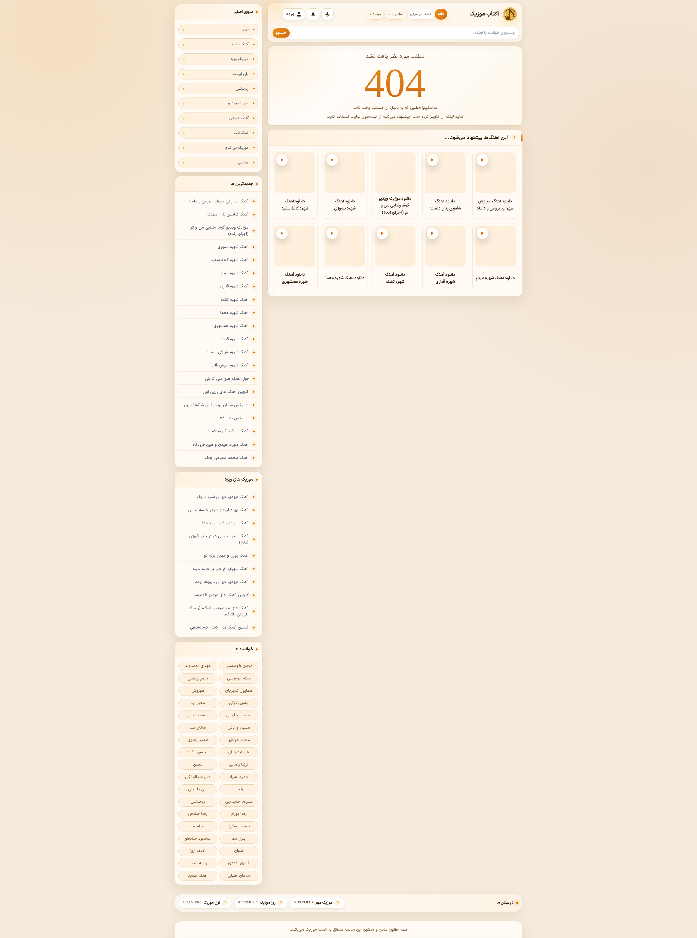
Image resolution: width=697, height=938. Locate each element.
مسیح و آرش (239, 728)
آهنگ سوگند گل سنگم (230, 431)
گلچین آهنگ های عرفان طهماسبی (220, 595)
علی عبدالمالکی (197, 777)
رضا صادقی (197, 814)
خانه (441, 14)
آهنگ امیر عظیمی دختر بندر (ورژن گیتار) (219, 539)
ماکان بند (198, 728)
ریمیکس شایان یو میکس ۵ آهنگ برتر (216, 405)
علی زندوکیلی (239, 752)
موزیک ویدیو (238, 103)
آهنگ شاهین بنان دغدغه (227, 214)
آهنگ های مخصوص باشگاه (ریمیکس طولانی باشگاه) (217, 611)
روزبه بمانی (197, 863)
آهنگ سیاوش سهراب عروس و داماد (218, 201)
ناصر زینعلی (198, 678)
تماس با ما (395, 14)
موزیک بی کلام (237, 148)
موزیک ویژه (240, 59)
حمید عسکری (238, 826)
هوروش (197, 691)
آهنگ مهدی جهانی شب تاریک (223, 497)
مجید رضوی (197, 740)
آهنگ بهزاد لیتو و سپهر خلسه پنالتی (218, 510)
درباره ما (375, 14)
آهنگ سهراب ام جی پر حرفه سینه (220, 569)
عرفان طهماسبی (238, 666)
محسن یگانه (198, 752)
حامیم (197, 826)
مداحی (243, 162)
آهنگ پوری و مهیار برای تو (226, 556)
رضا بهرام (239, 814)
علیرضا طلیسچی (239, 802)
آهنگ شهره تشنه (235, 300)
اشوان (239, 851)
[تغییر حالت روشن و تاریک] (327, 14)
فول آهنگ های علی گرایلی (227, 379)
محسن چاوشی (238, 715)
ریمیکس (242, 89)
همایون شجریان (238, 691)
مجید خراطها (239, 740)
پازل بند (239, 839)
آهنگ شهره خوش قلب (230, 365)
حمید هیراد (239, 777)
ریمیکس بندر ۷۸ (234, 418)
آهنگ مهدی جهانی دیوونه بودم (222, 582)
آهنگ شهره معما (234, 313)
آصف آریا (198, 851)
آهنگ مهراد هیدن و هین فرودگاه (221, 445)
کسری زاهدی (238, 863)
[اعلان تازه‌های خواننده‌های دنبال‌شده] (313, 14)
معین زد (198, 703)
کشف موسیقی (420, 14)
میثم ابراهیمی (239, 678)
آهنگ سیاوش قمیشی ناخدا (225, 523)
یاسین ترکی (239, 703)
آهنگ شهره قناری (234, 286)
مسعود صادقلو (197, 839)
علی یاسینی (197, 789)
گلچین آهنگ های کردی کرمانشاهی (219, 627)
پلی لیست (241, 74)
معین (198, 764)
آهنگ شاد (241, 133)
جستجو (281, 33)
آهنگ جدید (240, 44)
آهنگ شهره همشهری (231, 326)
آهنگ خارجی (239, 118)
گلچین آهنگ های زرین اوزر (226, 392)
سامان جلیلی (239, 876)
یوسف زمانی (197, 715)
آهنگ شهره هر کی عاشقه (227, 352)
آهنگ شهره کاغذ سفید (229, 260)
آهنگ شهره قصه (235, 339)
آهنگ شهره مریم (235, 273)
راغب (239, 789)
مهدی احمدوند (198, 666)
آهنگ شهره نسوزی (233, 247)
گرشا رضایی (239, 764)
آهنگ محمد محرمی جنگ (227, 458)
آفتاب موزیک (484, 14)
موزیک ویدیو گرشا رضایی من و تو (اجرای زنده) (219, 230)
